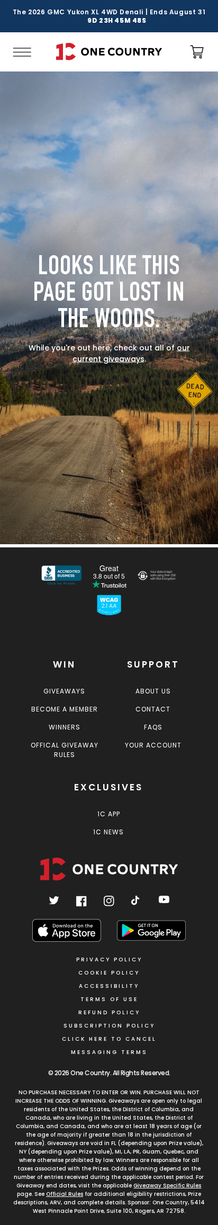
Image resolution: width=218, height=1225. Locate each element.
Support (153, 664)
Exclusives (108, 787)
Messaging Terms (109, 1052)
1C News (108, 831)
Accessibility (109, 986)
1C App (108, 813)
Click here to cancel (109, 1039)
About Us (153, 691)
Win (64, 664)
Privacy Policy (109, 959)
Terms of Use (109, 999)
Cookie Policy (109, 973)
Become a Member (64, 709)
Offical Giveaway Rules (64, 750)
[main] (109, 309)
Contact (152, 709)
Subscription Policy (109, 1026)
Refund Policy (109, 1012)
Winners (64, 727)
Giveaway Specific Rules (167, 1186)
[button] (21, 51)
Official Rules (64, 1194)
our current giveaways (131, 353)
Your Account (153, 745)
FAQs (153, 727)
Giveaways (64, 691)
